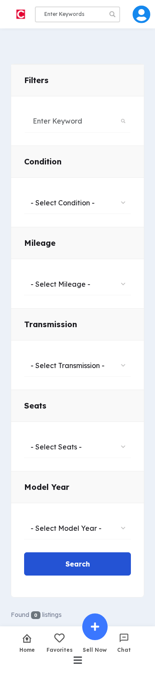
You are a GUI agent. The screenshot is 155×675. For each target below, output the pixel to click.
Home (27, 650)
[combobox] (77, 202)
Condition (43, 162)
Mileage (40, 243)
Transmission (50, 324)
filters (36, 80)
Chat (124, 650)
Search (77, 564)
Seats (35, 406)
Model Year (46, 487)
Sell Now (95, 650)
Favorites (59, 650)
